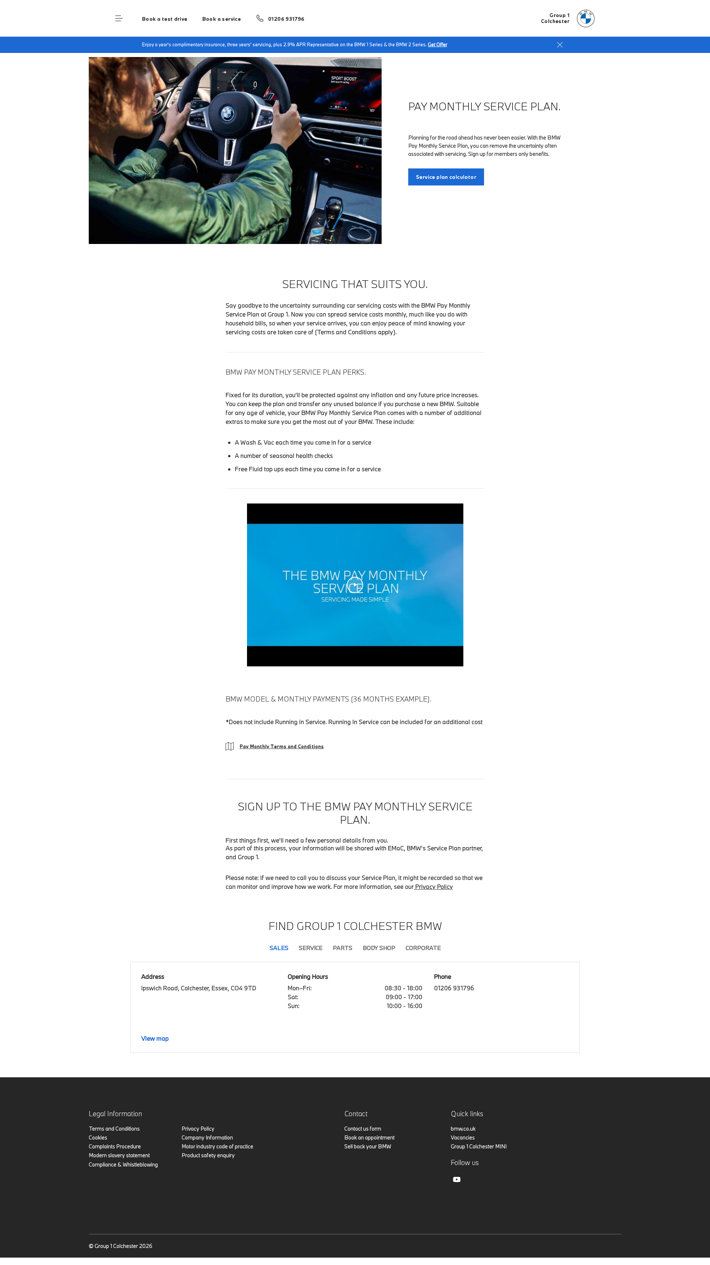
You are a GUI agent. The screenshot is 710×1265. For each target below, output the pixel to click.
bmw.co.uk (463, 1128)
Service (310, 947)
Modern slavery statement (119, 1155)
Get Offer (437, 44)
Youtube (457, 1179)
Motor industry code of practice (217, 1146)
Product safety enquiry (208, 1155)
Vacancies (463, 1137)
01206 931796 (286, 19)
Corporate (423, 947)
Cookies (98, 1137)
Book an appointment (369, 1137)
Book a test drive (164, 19)
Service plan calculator (446, 177)
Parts (342, 947)
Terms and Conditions (114, 1128)
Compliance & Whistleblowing (123, 1164)
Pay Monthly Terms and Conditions (282, 746)
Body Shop (379, 947)
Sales (279, 947)
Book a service (221, 19)
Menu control (119, 18)
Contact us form (362, 1128)
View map (155, 1038)
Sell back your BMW (367, 1146)
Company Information (207, 1137)
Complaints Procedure (115, 1146)
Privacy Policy (433, 886)
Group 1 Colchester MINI (479, 1146)
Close (560, 45)
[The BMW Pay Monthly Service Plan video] (355, 584)
